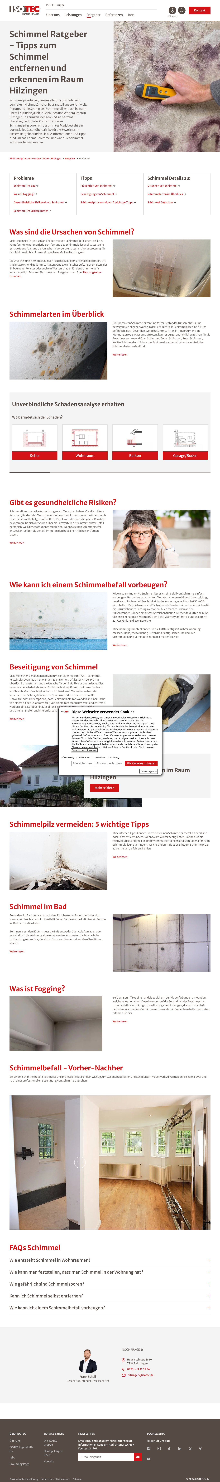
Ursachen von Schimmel (162, 185)
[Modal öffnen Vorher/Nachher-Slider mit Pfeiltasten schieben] (110, 1162)
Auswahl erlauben (109, 763)
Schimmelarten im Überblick (165, 194)
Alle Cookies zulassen (141, 763)
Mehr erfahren (104, 788)
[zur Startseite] (25, 10)
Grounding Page (19, 1464)
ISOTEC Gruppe (55, 5)
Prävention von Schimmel (96, 185)
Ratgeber (70, 158)
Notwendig (69, 757)
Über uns (15, 1440)
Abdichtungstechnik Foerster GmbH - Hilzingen (35, 158)
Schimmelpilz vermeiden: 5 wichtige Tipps (107, 202)
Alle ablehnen (82, 763)
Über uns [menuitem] (53, 15)
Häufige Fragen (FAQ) (53, 1453)
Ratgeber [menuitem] (93, 15)
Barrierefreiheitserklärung (24, 1479)
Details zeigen (147, 771)
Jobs (12, 1457)
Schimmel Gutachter (160, 202)
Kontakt (199, 10)
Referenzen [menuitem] (114, 15)
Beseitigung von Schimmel (97, 194)
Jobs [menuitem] (131, 15)
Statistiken (100, 757)
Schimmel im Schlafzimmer (31, 210)
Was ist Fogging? (24, 194)
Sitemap (77, 1479)
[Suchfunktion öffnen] (182, 10)
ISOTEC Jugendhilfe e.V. (21, 1449)
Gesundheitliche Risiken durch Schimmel (39, 202)
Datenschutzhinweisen (84, 750)
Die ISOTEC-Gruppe (51, 1442)
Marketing (114, 757)
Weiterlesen (120, 354)
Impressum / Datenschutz (56, 1479)
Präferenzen (84, 757)
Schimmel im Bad (24, 185)
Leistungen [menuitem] (73, 15)
